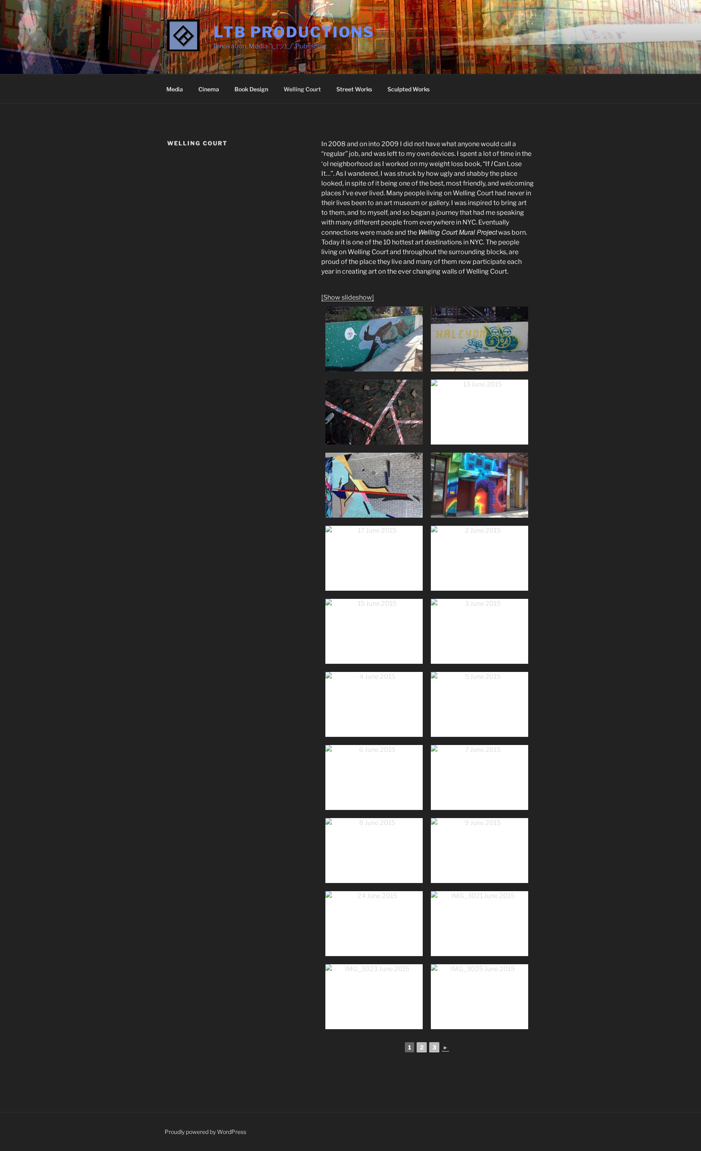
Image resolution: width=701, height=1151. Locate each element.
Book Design (251, 89)
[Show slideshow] (347, 297)
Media (174, 89)
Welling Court (302, 89)
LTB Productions (294, 32)
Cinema (208, 89)
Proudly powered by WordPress (205, 1131)
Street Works (354, 89)
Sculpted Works (408, 89)
